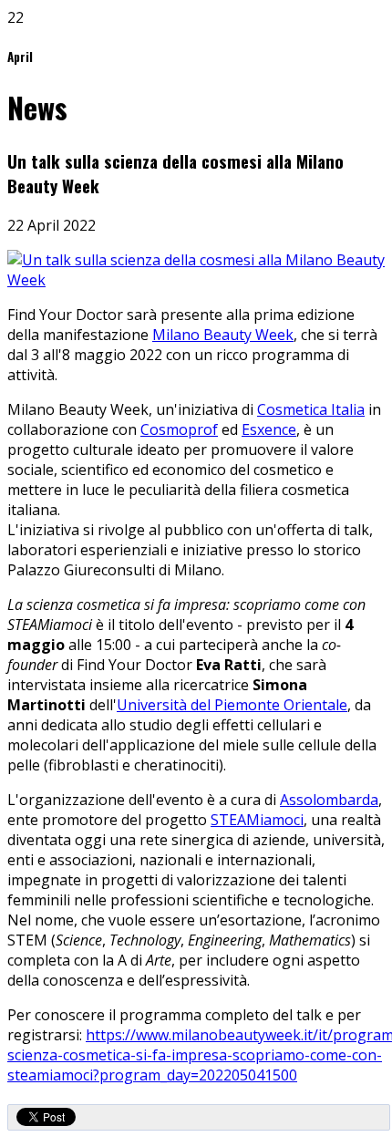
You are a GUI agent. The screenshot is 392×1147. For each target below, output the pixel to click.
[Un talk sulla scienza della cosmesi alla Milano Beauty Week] (196, 280)
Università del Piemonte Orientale (232, 705)
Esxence (269, 429)
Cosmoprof (179, 429)
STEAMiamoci (257, 820)
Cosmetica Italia (311, 409)
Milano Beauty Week (223, 335)
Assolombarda (329, 800)
